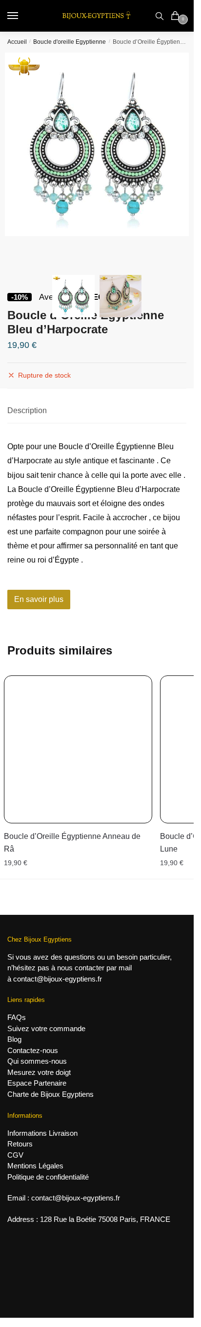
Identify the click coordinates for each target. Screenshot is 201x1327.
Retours (20, 1144)
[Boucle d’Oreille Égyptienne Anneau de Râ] (78, 749)
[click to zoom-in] (97, 144)
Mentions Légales (35, 1166)
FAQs (16, 1017)
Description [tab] (27, 410)
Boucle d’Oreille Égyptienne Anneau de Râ (72, 842)
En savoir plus (38, 599)
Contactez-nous (32, 1050)
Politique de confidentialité (48, 1177)
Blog (14, 1039)
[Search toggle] (159, 16)
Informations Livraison (42, 1133)
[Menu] (22, 16)
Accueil (17, 41)
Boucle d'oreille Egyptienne (69, 41)
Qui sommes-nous (37, 1061)
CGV (15, 1155)
